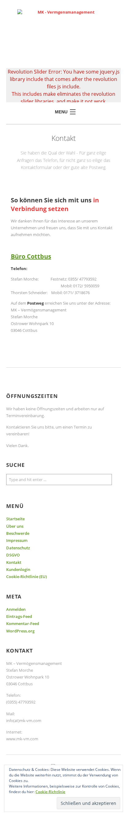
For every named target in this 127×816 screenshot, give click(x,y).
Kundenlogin (18, 569)
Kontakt (13, 562)
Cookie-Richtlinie (50, 791)
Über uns (14, 526)
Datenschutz (18, 548)
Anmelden (16, 609)
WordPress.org (20, 631)
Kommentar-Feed (22, 623)
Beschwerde (17, 533)
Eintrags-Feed (19, 616)
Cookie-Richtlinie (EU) (26, 576)
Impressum (16, 540)
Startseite (15, 519)
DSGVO (13, 555)
